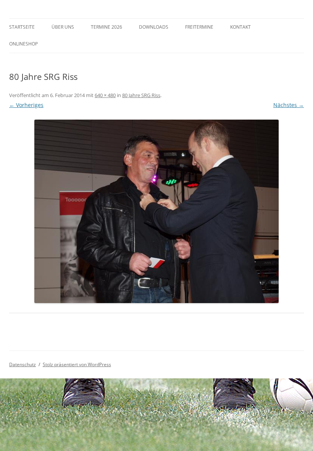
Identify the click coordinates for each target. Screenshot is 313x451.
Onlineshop (23, 44)
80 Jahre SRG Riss (141, 95)
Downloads (153, 27)
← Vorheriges (26, 105)
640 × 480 (105, 95)
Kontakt (240, 27)
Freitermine (199, 27)
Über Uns (63, 27)
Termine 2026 (106, 27)
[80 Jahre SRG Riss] (156, 211)
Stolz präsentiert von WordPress (77, 364)
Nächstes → (288, 105)
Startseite (22, 27)
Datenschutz (22, 364)
